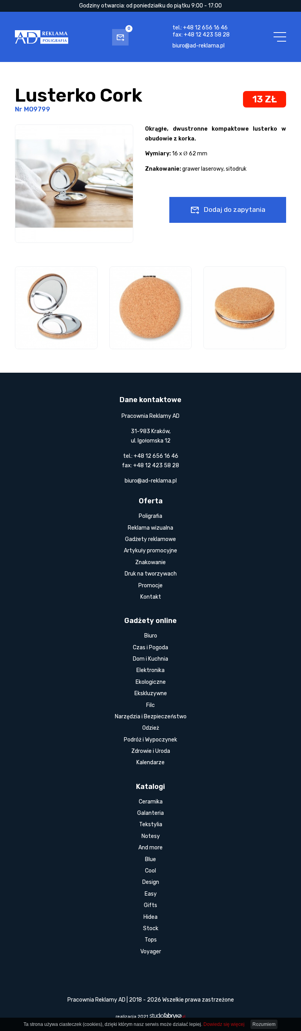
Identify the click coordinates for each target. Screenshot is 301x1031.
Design (150, 882)
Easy (151, 894)
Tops (151, 940)
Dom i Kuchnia (150, 659)
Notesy (150, 836)
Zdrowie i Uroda (150, 751)
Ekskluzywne (150, 693)
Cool (150, 871)
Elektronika (150, 670)
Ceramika (151, 802)
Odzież (150, 728)
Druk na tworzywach (151, 574)
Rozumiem (264, 1024)
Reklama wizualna (150, 528)
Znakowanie (150, 562)
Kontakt (150, 597)
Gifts (150, 905)
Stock (150, 928)
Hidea (150, 917)
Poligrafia (150, 516)
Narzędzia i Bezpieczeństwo (151, 717)
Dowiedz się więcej (224, 1024)
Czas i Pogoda (150, 647)
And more (150, 848)
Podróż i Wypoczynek (150, 740)
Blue (150, 859)
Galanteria (150, 813)
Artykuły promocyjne (150, 551)
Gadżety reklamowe (150, 539)
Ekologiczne (151, 682)
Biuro (150, 636)
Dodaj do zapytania (234, 209)
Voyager (150, 951)
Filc (150, 705)
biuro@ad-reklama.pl (198, 45)
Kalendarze (150, 762)
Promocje (150, 585)
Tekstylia (150, 824)
